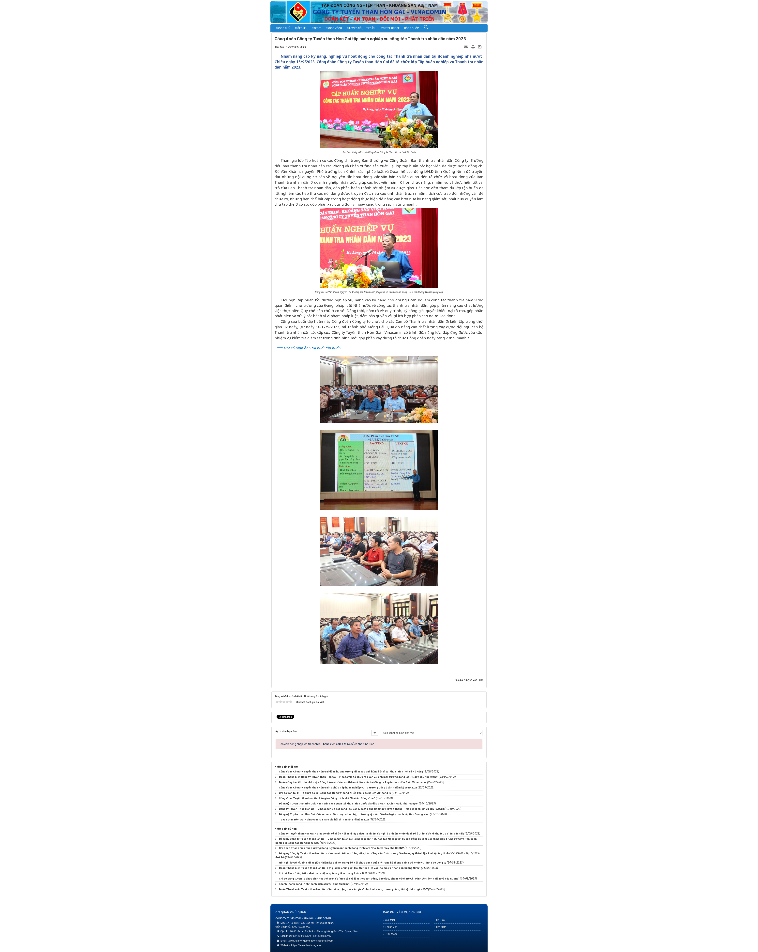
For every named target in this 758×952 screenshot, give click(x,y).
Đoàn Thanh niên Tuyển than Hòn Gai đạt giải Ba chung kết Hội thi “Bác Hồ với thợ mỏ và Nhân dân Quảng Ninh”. (349, 867)
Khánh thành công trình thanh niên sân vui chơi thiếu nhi (314, 883)
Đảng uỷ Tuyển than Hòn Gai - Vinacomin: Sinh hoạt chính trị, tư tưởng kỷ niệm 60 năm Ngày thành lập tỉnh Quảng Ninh (354, 814)
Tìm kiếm (441, 926)
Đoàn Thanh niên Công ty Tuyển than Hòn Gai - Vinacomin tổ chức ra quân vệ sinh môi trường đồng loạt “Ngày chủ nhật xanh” (358, 776)
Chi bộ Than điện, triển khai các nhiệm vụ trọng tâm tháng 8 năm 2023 (323, 873)
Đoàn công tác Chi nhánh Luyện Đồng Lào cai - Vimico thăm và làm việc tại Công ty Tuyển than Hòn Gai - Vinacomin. (353, 782)
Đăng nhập (411, 28)
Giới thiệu (301, 28)
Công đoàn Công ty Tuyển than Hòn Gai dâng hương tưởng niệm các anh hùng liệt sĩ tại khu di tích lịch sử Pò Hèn (350, 771)
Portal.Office (390, 28)
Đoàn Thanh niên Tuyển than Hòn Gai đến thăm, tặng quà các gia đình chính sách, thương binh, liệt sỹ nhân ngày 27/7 (353, 889)
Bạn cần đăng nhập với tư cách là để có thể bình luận (326, 744)
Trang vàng (334, 28)
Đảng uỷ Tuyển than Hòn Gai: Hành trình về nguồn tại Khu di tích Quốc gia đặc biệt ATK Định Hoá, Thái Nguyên (348, 803)
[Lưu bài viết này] (480, 46)
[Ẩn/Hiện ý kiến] (374, 733)
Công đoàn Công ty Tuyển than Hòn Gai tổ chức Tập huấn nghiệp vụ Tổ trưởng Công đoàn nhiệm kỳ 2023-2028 (348, 787)
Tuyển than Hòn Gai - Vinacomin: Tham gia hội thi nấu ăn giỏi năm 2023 (324, 819)
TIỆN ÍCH (371, 28)
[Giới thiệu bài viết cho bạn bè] (466, 46)
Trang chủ (283, 28)
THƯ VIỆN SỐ (354, 28)
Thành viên (391, 926)
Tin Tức (316, 28)
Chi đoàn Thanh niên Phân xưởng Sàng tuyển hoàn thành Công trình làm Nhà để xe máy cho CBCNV (341, 848)
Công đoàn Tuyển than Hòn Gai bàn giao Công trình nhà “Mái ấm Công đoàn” (327, 798)
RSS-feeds (391, 933)
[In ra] (473, 46)
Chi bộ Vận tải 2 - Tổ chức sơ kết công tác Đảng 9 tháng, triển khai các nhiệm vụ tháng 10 (335, 792)
